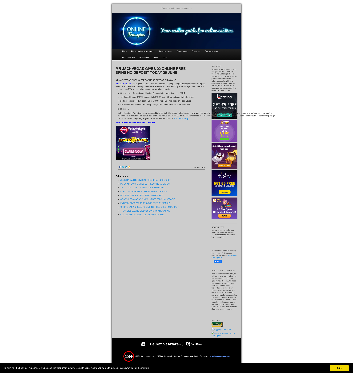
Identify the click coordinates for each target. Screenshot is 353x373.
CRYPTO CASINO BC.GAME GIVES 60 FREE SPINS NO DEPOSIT (149, 206)
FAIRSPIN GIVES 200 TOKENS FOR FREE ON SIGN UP (145, 203)
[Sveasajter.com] (224, 334)
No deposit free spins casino (142, 51)
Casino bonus (182, 51)
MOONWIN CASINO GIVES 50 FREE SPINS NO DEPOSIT (145, 183)
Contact (165, 57)
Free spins (196, 51)
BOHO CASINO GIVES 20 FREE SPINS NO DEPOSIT (143, 191)
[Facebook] (120, 167)
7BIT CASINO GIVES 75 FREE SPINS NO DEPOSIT (143, 187)
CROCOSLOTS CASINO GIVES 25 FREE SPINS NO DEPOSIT (147, 199)
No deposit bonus (165, 51)
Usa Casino (144, 57)
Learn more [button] (143, 368)
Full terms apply (181, 118)
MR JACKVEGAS (123, 83)
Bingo (155, 57)
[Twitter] (123, 167)
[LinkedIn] (126, 167)
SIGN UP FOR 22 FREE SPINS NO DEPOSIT (135, 122)
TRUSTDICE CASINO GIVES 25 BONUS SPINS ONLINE (145, 210)
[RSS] (129, 167)
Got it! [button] (339, 368)
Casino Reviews (128, 57)
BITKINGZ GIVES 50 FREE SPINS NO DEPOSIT (141, 195)
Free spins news (211, 51)
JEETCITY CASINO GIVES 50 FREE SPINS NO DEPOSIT (145, 180)
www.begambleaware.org (220, 356)
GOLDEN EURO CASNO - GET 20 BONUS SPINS (142, 214)
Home (124, 51)
